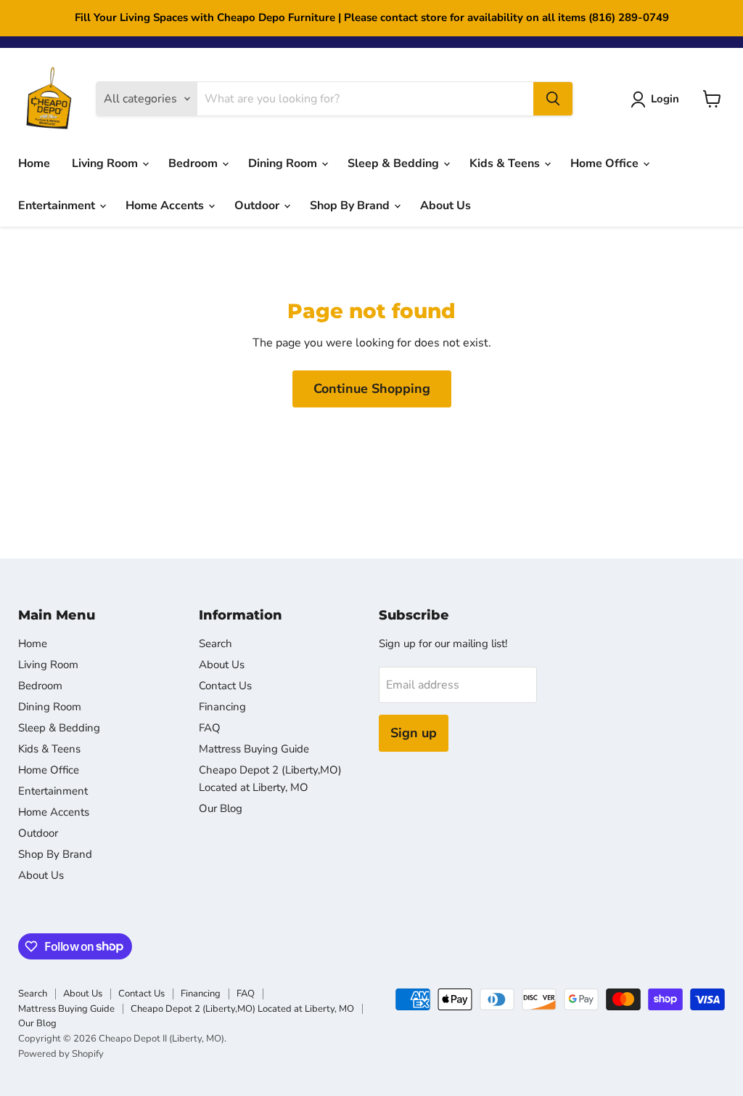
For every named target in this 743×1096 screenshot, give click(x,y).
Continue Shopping (371, 388)
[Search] (552, 98)
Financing (222, 706)
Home (34, 163)
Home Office (605, 163)
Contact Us (225, 685)
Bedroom (194, 163)
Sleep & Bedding (395, 163)
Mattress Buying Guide (254, 749)
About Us (445, 206)
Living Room (106, 163)
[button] (658, 99)
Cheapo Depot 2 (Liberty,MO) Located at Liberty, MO (242, 1008)
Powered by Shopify (61, 1053)
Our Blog (220, 808)
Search (215, 643)
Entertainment (58, 206)
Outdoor (258, 206)
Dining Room (284, 163)
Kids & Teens (506, 163)
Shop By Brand (351, 206)
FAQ (210, 727)
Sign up (413, 733)
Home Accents (166, 206)
